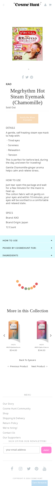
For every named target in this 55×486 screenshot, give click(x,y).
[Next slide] (50, 335)
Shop (6, 413)
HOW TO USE (10, 240)
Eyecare (32, 359)
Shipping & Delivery (14, 418)
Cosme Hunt (36, 478)
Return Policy (10, 423)
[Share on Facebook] (23, 77)
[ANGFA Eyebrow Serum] (13, 329)
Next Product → (39, 366)
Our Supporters (12, 437)
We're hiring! (10, 427)
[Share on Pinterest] (31, 77)
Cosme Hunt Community (17, 408)
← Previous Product (17, 366)
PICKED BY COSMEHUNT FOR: (19, 247)
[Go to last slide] (4, 335)
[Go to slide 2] (28, 69)
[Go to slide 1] (26, 69)
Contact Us (9, 432)
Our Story (8, 403)
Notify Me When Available (27, 118)
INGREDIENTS (10, 255)
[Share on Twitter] (27, 77)
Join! (46, 450)
